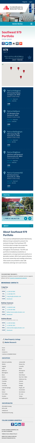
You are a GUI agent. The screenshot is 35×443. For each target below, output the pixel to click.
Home (3, 348)
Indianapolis (5, 398)
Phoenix (21, 383)
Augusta (4, 366)
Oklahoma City (22, 379)
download (9, 299)
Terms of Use (5, 434)
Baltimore (4, 370)
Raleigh (21, 385)
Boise (3, 375)
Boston (3, 377)
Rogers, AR (21, 387)
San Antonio (22, 392)
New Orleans (22, 375)
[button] (18, 68)
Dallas (3, 390)
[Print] (17, 43)
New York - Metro (23, 377)
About (3, 350)
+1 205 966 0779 (11, 294)
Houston (4, 396)
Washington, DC (23, 398)
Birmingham (5, 372)
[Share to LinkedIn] (10, 43)
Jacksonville (22, 362)
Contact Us (4, 352)
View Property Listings (12, 339)
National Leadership (7, 362)
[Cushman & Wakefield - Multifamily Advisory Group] (16, 8)
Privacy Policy (13, 434)
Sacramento (22, 390)
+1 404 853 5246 (11, 307)
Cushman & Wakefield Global (9, 354)
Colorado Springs (6, 387)
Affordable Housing (6, 406)
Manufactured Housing (7, 412)
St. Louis (21, 394)
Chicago (4, 383)
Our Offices (6, 358)
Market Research (10, 342)
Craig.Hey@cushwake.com (14, 296)
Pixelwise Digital (11, 438)
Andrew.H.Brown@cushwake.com (15, 328)
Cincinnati (4, 385)
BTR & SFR (4, 408)
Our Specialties (7, 403)
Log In (14, 60)
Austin (3, 368)
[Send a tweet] (6, 43)
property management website (18, 278)
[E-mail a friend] (13, 43)
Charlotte (4, 381)
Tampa (20, 396)
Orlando (21, 381)
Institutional (5, 410)
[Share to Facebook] (3, 43)
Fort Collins (5, 394)
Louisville (21, 366)
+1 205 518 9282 (11, 323)
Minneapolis (22, 370)
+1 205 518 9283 (11, 291)
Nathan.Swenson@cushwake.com (16, 312)
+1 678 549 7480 (11, 309)
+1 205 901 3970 (11, 325)
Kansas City (22, 364)
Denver (3, 392)
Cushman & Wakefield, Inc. (12, 429)
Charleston (4, 379)
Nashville (21, 372)
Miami (20, 368)
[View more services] (20, 43)
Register (25, 2)
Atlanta (3, 364)
